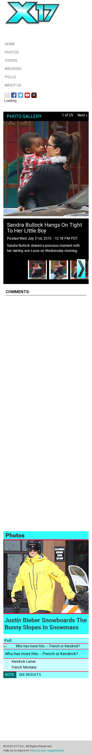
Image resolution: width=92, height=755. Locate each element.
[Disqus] (46, 354)
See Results (30, 675)
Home (10, 44)
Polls (10, 77)
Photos (12, 52)
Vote (9, 675)
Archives (13, 69)
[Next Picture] (81, 268)
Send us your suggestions (47, 750)
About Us (13, 85)
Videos (11, 60)
